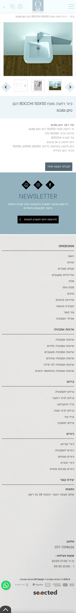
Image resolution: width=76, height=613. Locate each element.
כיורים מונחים (66, 457)
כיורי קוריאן (67, 444)
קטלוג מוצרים (66, 269)
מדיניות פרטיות (65, 300)
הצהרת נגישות (65, 306)
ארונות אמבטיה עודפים (60, 358)
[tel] (12, 7)
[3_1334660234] (38, 49)
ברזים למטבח (66, 423)
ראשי (71, 256)
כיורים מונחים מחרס (62, 469)
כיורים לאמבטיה (64, 450)
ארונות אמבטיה (65, 340)
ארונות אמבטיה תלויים (60, 346)
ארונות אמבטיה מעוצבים (59, 352)
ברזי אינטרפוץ (65, 404)
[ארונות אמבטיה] (38, 6)
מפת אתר (68, 287)
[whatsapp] (6, 585)
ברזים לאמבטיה (64, 392)
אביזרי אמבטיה (65, 319)
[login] (20, 10)
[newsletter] (50, 185)
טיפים (70, 294)
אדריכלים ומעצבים (63, 275)
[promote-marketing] (45, 590)
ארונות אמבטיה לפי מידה (59, 365)
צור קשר (69, 312)
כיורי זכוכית (67, 463)
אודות (70, 262)
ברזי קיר (69, 417)
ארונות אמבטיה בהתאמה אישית (54, 371)
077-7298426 (64, 547)
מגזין (71, 281)
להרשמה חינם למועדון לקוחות (40, 219)
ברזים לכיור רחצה (63, 398)
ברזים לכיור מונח (64, 411)
